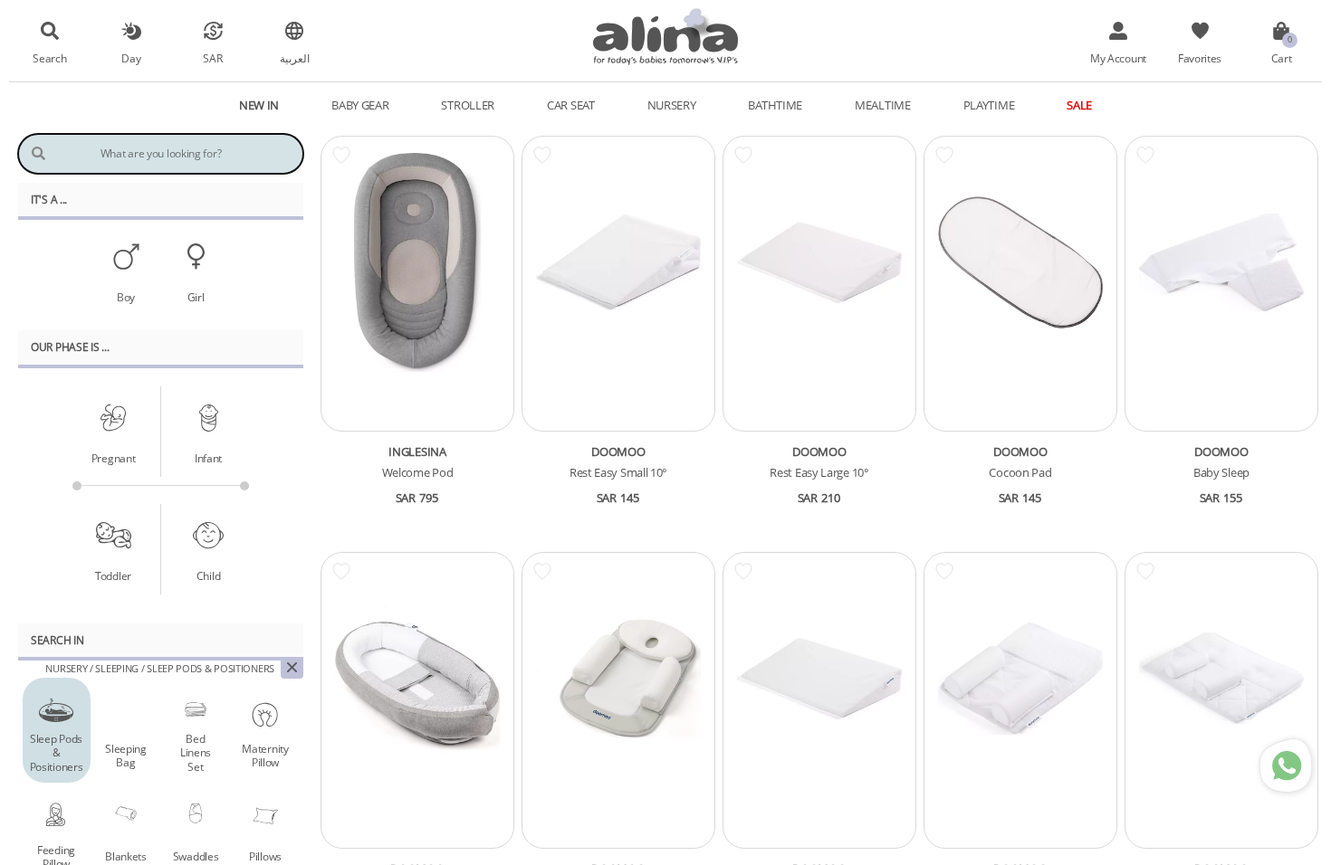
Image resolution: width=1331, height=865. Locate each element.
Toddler (113, 575)
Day (130, 58)
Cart (1281, 58)
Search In (57, 639)
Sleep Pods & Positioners (56, 752)
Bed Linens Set (195, 752)
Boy (126, 297)
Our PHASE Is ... (70, 346)
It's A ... (49, 199)
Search (49, 58)
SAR (212, 58)
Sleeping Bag (126, 755)
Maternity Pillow (265, 755)
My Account (1118, 58)
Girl (196, 297)
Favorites (1199, 58)
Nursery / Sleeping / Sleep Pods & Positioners (159, 668)
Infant (208, 458)
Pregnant (113, 458)
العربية (295, 58)
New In (259, 105)
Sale (1079, 105)
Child (208, 575)
